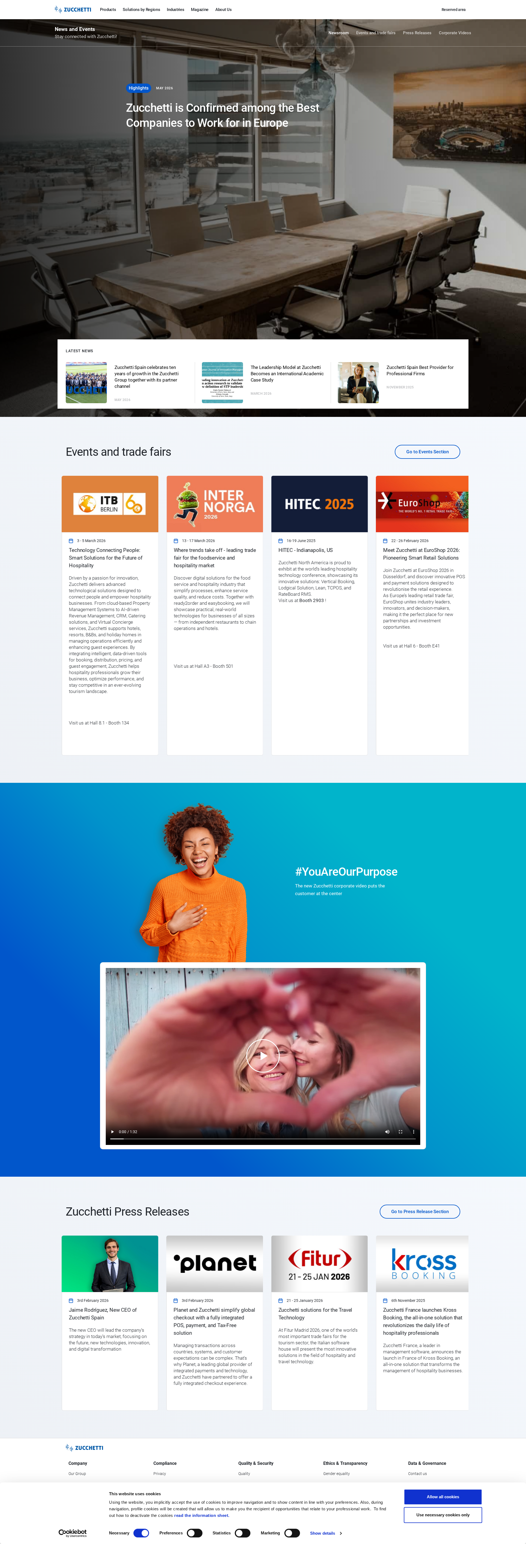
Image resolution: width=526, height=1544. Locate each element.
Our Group (77, 1473)
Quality (244, 1473)
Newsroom (338, 32)
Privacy (159, 1473)
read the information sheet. (202, 1515)
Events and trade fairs (376, 32)
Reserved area (454, 9)
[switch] (194, 1533)
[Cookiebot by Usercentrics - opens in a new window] (73, 1533)
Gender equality (336, 1473)
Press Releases (417, 32)
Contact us (417, 1473)
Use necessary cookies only (443, 1515)
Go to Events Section (427, 451)
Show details (322, 1533)
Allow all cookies (443, 1496)
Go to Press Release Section (420, 1211)
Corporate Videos (455, 32)
